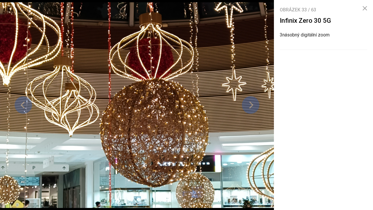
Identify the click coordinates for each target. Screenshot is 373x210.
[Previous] (23, 105)
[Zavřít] (365, 8)
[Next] (250, 105)
